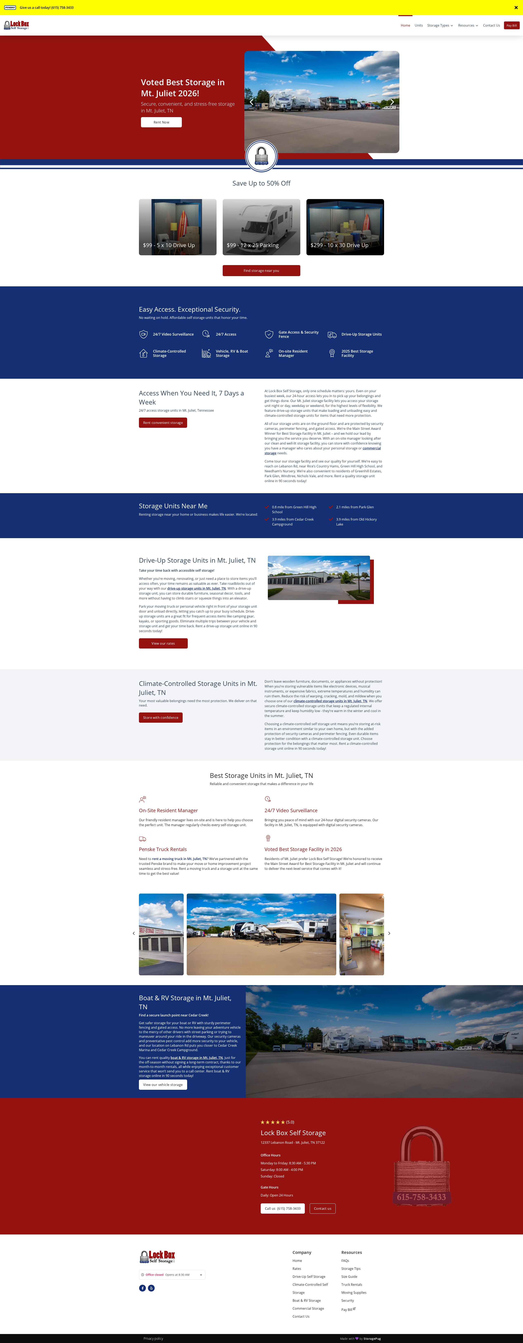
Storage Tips (351, 1268)
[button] (142, 1288)
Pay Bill (512, 25)
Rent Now (161, 122)
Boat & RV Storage (307, 1300)
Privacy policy (153, 1338)
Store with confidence (160, 717)
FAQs (345, 1260)
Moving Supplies (354, 1292)
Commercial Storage (308, 1308)
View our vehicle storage (163, 1084)
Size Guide (349, 1276)
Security (347, 1300)
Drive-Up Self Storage (309, 1276)
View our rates (163, 643)
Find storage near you (261, 270)
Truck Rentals (351, 1284)
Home (297, 1260)
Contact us (322, 1208)
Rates (297, 1268)
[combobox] (172, 1275)
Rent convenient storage (163, 422)
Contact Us (301, 1316)
